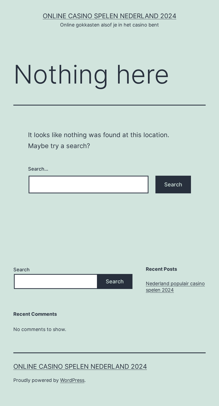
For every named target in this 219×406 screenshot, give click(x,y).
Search (21, 269)
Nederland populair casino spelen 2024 (175, 286)
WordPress (72, 380)
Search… (38, 169)
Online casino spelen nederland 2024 (109, 16)
